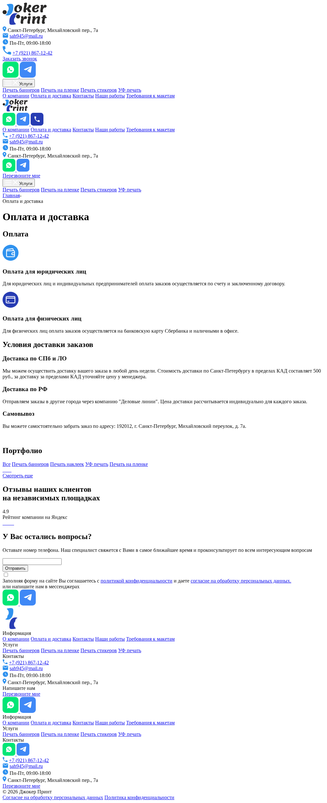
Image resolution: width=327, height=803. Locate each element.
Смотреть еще (18, 475)
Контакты (83, 95)
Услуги (25, 83)
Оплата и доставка (51, 95)
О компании (16, 95)
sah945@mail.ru (26, 36)
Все (7, 464)
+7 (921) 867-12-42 (32, 53)
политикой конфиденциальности (136, 580)
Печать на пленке (60, 90)
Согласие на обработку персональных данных (53, 797)
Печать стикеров (98, 90)
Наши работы (110, 95)
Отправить (15, 568)
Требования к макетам (150, 95)
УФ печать (129, 90)
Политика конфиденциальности (139, 797)
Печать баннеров (21, 90)
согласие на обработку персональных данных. (241, 580)
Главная (11, 195)
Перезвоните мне (21, 175)
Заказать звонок (20, 58)
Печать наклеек (67, 464)
